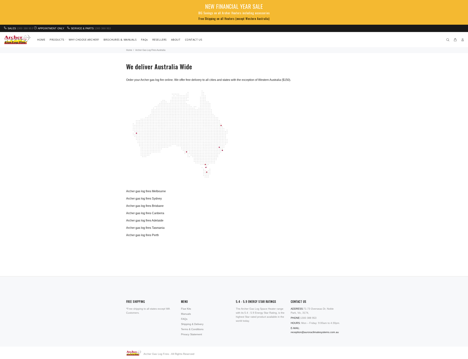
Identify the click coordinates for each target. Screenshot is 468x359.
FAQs (184, 318)
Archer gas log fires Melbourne (146, 191)
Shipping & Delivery (192, 324)
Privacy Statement (191, 334)
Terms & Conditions (192, 329)
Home (129, 50)
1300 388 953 (25, 28)
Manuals (186, 313)
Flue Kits (186, 308)
